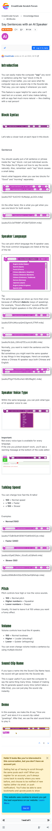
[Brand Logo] (6, 6)
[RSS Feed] (35, 29)
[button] (3, 827)
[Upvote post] (39, 743)
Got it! (26, 808)
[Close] (47, 758)
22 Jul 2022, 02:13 (29, 56)
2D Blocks (8, 29)
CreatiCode (9, 56)
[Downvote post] (48, 743)
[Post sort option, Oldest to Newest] (5, 47)
